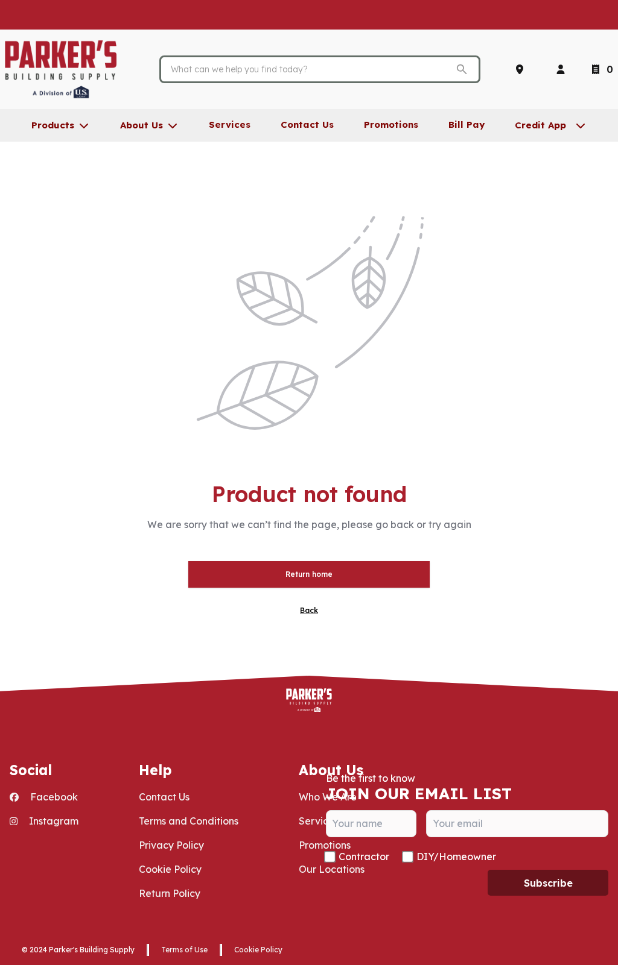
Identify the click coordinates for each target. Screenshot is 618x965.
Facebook (53, 797)
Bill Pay (466, 124)
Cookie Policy (170, 869)
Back (309, 610)
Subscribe (548, 883)
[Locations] (522, 69)
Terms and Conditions (188, 821)
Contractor (364, 856)
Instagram (52, 821)
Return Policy (169, 893)
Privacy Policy (171, 845)
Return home (309, 574)
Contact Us (164, 797)
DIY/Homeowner (456, 856)
